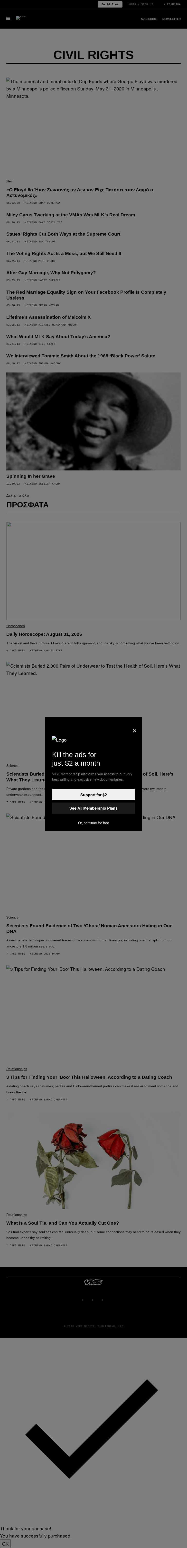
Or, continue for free (93, 822)
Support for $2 (93, 794)
